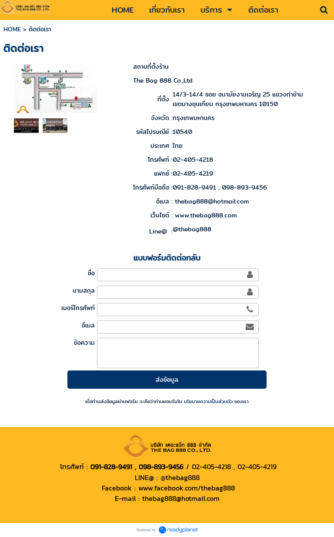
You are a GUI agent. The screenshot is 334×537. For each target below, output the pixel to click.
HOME (12, 29)
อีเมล (88, 325)
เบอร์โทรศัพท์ (77, 308)
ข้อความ (84, 342)
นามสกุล (83, 290)
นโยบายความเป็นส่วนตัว (208, 401)
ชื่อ (91, 273)
